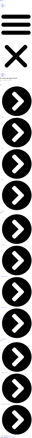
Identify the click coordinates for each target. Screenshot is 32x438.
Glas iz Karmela (4, 5)
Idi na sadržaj (1, 0)
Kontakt (3, 76)
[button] (16, 40)
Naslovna (3, 4)
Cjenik (2, 6)
